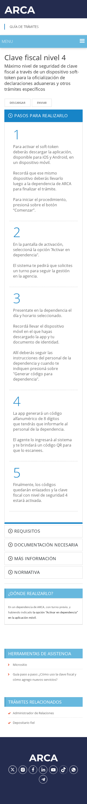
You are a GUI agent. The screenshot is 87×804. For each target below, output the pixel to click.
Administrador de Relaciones (33, 713)
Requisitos (27, 531)
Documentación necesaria (46, 545)
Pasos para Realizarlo (41, 115)
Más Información (35, 558)
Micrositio (20, 664)
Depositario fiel (24, 722)
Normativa (27, 572)
